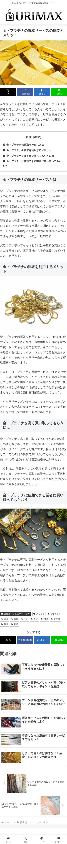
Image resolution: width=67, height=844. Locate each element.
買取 (6, 624)
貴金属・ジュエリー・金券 (17, 614)
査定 (36, 619)
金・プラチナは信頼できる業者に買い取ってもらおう (32, 163)
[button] (58, 580)
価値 (6, 619)
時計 (26, 619)
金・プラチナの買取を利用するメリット (28, 150)
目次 (29, 137)
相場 (46, 619)
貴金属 (57, 619)
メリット (40, 614)
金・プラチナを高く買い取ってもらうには (30, 155)
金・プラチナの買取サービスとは (25, 144)
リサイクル (55, 614)
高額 (16, 624)
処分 (16, 619)
